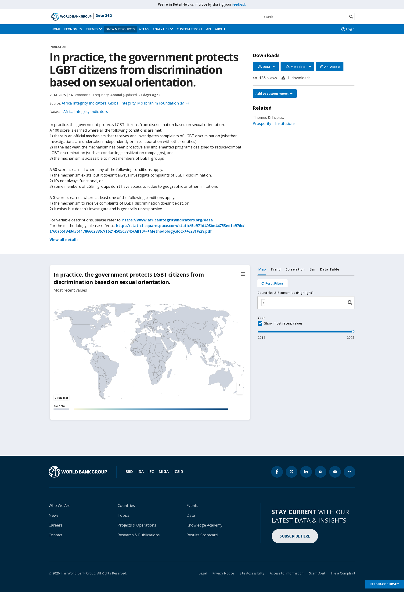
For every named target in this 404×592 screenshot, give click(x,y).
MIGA (164, 471)
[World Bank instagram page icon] (320, 472)
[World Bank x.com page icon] (291, 472)
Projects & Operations (137, 525)
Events (192, 505)
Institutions (285, 123)
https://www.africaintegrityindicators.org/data (167, 220)
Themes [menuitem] (92, 29)
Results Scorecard (202, 535)
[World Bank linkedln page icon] (306, 472)
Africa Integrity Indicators (85, 111)
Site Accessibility (252, 573)
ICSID (178, 471)
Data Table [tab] (329, 269)
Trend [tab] (276, 269)
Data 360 (104, 16)
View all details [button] (64, 239)
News (53, 515)
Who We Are (59, 505)
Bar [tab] (312, 269)
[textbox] (263, 302)
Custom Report (189, 29)
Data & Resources (120, 29)
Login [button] (350, 29)
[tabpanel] (305, 307)
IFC (151, 471)
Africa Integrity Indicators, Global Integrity (99, 103)
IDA (140, 471)
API (208, 29)
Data (191, 515)
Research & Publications (139, 535)
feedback (239, 4)
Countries (126, 505)
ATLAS (144, 29)
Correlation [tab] (295, 269)
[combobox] (305, 302)
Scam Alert (317, 573)
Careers (55, 525)
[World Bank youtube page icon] (335, 472)
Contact (55, 535)
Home (56, 29)
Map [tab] (262, 269)
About (220, 29)
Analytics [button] (160, 29)
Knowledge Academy (204, 525)
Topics (123, 515)
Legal (202, 573)
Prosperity (262, 123)
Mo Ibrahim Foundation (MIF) (163, 103)
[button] (275, 93)
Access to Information (286, 573)
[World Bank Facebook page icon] (277, 472)
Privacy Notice (223, 573)
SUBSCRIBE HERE (295, 536)
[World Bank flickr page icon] (349, 472)
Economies (73, 29)
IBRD (128, 471)
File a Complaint (343, 573)
